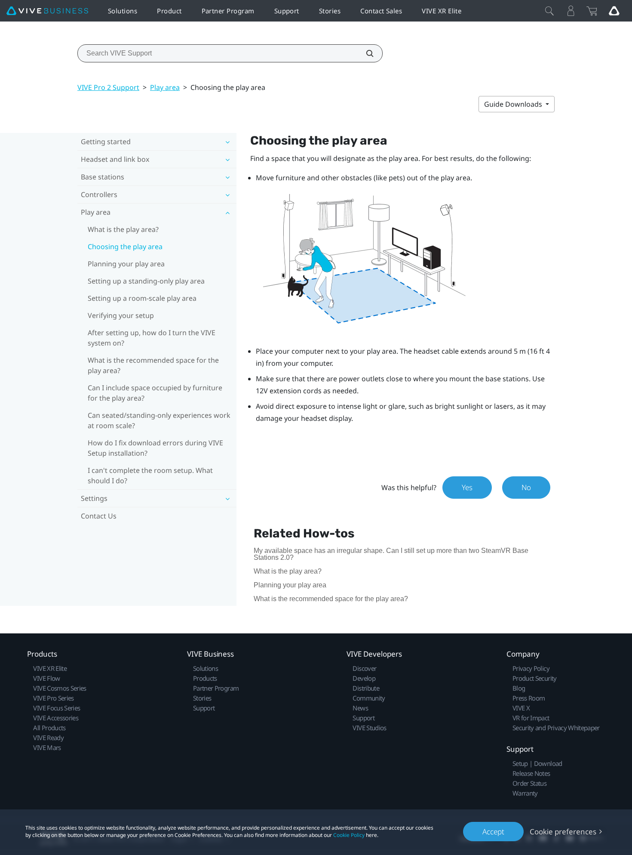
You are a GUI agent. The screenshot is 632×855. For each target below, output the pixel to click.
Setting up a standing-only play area (146, 281)
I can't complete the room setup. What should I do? (150, 475)
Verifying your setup (121, 315)
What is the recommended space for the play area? (153, 365)
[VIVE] (47, 10)
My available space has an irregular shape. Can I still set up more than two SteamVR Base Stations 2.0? (391, 554)
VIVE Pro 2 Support (108, 87)
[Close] (549, 11)
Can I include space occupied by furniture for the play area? (155, 393)
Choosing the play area (125, 246)
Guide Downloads (514, 104)
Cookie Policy (349, 835)
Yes (467, 487)
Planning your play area (126, 264)
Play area (165, 87)
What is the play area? (123, 229)
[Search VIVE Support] (365, 53)
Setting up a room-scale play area (142, 298)
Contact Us (99, 516)
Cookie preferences (563, 831)
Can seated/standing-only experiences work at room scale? (159, 420)
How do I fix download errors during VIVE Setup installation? (155, 448)
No (526, 487)
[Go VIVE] (614, 11)
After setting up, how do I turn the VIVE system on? (151, 338)
